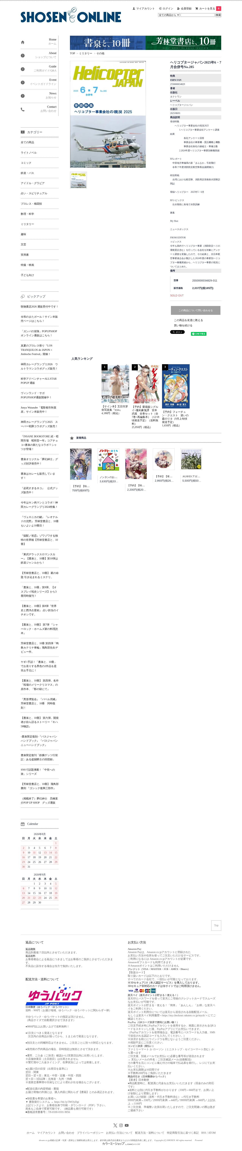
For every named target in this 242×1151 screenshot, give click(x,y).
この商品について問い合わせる (195, 310)
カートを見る (209, 8)
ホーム (31, 1132)
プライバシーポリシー (90, 1132)
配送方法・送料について (149, 1132)
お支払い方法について (119, 1132)
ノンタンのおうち (109, 477)
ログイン (168, 8)
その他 (100, 53)
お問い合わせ (66, 1132)
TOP (72, 53)
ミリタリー (85, 53)
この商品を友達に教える (188, 320)
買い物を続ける (183, 325)
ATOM (212, 1132)
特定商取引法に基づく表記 (183, 1132)
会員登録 (186, 8)
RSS (203, 1132)
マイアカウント (145, 8)
